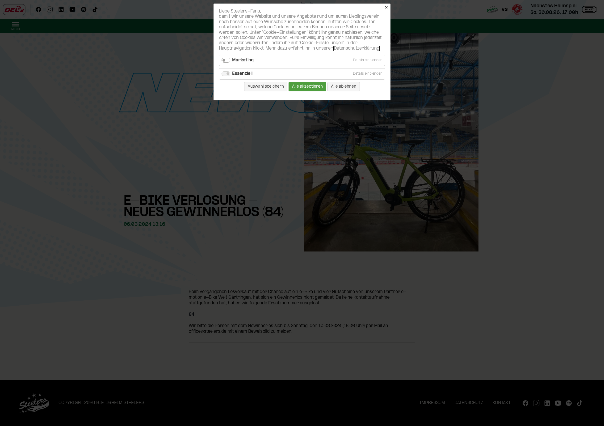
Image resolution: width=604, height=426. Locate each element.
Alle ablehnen (343, 86)
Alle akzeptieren (307, 86)
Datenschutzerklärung (356, 48)
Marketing (243, 60)
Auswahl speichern (266, 86)
